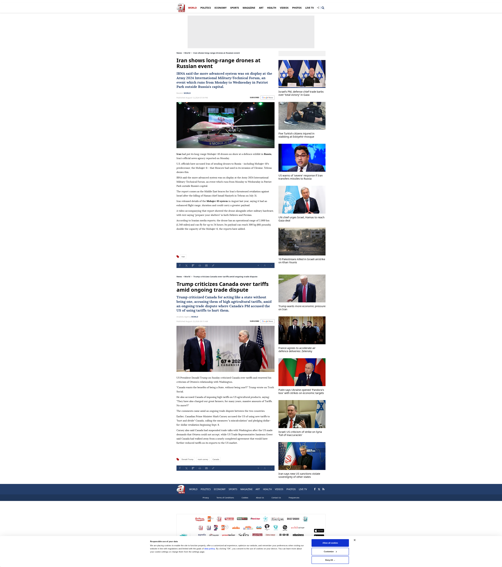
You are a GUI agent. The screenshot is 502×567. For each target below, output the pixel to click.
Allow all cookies (330, 543)
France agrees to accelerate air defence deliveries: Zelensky (296, 349)
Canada (211, 297)
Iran (183, 257)
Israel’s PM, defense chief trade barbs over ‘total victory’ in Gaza (301, 93)
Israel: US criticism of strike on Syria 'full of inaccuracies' (300, 433)
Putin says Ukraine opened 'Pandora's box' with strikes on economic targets (301, 391)
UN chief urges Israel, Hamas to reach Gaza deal (301, 219)
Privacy (206, 497)
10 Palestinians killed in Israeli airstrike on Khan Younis (301, 261)
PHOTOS (297, 7)
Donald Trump (187, 459)
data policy (209, 549)
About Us (260, 497)
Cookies (245, 497)
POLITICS (205, 7)
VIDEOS (284, 7)
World (187, 53)
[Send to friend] (206, 265)
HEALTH (271, 7)
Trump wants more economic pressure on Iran (302, 308)
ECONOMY (221, 7)
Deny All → (330, 560)
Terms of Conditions (225, 497)
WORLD (192, 7)
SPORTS (234, 7)
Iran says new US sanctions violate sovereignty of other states (299, 475)
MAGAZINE (249, 7)
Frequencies (294, 497)
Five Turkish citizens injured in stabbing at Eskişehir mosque (296, 135)
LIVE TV (309, 7)
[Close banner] (355, 540)
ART (261, 7)
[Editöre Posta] (213, 265)
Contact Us (276, 497)
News (179, 53)
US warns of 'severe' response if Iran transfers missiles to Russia (300, 177)
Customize (329, 551)
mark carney (203, 459)
